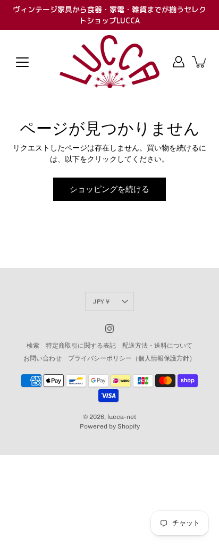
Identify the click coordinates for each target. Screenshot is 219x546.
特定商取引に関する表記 (81, 345)
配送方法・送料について (157, 345)
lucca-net (121, 417)
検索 (33, 345)
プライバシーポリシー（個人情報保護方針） (132, 358)
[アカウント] (178, 61)
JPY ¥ (101, 301)
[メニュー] (22, 62)
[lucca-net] (109, 61)
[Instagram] (109, 328)
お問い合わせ (42, 358)
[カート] (199, 61)
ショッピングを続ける (109, 189)
